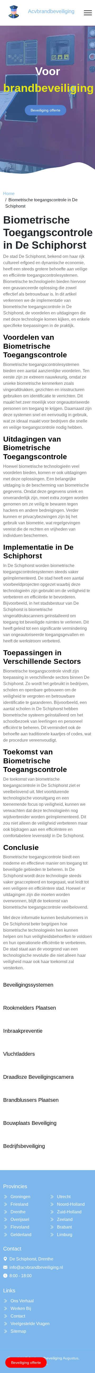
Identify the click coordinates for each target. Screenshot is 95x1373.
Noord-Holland (70, 1204)
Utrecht (63, 1196)
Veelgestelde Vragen (30, 1323)
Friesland (19, 1204)
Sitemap (18, 1331)
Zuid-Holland (69, 1212)
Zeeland (64, 1219)
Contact (17, 1316)
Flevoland (19, 1227)
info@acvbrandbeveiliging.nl (36, 1267)
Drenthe (18, 1212)
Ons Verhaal (22, 1301)
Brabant (64, 1227)
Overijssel (19, 1219)
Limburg (64, 1234)
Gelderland (20, 1234)
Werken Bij (20, 1308)
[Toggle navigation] (88, 13)
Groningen (20, 1196)
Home (9, 193)
